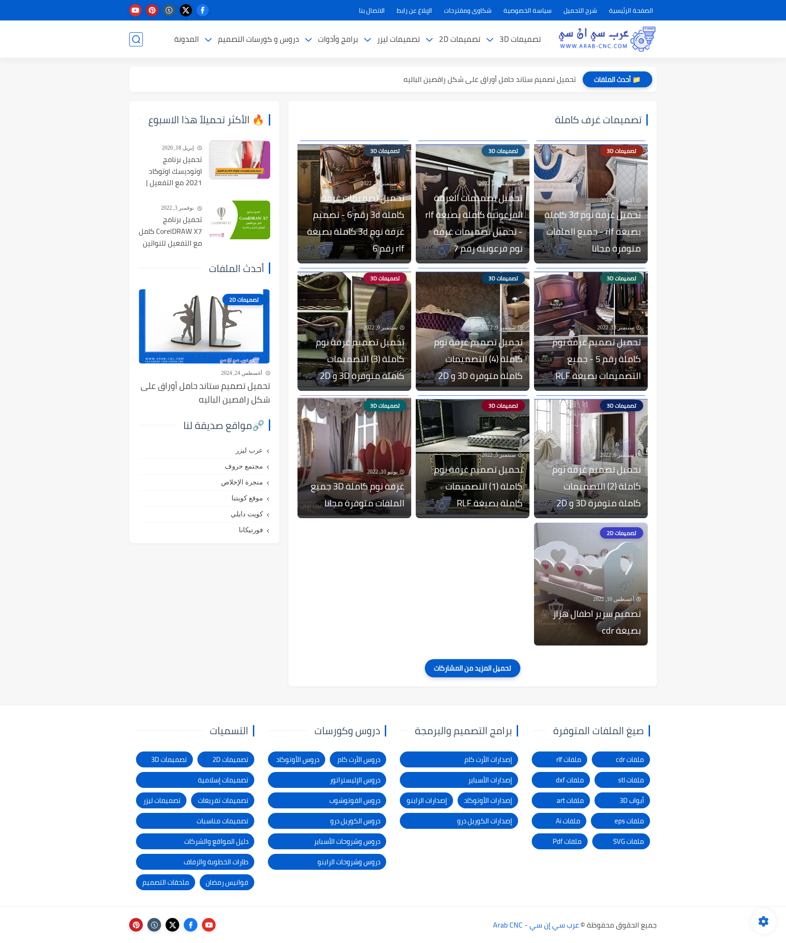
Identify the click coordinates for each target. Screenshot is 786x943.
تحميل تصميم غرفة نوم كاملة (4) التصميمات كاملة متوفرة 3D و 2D (478, 358)
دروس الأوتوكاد (297, 759)
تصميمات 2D (459, 39)
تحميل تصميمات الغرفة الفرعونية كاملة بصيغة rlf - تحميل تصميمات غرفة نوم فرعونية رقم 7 (474, 223)
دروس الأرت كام (359, 759)
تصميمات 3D (520, 39)
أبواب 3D (632, 800)
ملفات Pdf (567, 841)
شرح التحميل (580, 10)
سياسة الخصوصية (528, 10)
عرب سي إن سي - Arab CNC (536, 925)
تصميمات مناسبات (222, 820)
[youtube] (135, 10)
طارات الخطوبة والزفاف (216, 861)
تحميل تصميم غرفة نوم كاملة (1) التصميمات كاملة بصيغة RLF (478, 486)
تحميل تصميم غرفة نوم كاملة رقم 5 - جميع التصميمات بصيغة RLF (596, 358)
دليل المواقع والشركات (216, 841)
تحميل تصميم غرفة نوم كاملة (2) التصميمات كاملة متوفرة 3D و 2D (596, 486)
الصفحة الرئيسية (631, 10)
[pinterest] (152, 10)
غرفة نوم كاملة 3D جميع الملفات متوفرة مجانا (357, 494)
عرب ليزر (249, 450)
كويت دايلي (247, 514)
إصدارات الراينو (427, 800)
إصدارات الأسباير (490, 780)
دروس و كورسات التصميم (258, 39)
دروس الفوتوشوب (354, 800)
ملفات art (570, 800)
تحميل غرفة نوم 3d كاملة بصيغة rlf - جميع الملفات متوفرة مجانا (592, 231)
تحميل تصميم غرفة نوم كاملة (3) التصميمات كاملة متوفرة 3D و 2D (360, 358)
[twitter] (186, 10)
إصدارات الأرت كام (488, 759)
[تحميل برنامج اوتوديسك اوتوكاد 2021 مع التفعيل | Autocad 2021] (239, 160)
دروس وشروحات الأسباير (347, 841)
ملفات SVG (628, 841)
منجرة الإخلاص (242, 482)
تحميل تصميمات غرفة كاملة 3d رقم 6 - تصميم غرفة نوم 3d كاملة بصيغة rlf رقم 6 (355, 223)
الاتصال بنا (372, 10)
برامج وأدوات (338, 39)
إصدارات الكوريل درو (484, 820)
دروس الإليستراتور (355, 780)
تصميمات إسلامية (223, 780)
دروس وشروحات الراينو (348, 861)
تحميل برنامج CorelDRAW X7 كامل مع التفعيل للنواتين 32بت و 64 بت (170, 231)
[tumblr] (169, 10)
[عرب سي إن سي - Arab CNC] (607, 39)
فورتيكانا (251, 530)
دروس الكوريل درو (355, 820)
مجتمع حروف (244, 466)
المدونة (186, 39)
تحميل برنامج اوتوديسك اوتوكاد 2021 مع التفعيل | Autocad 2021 (174, 171)
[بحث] (136, 39)
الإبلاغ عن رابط (414, 10)
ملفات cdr (630, 759)
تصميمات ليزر (398, 39)
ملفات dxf (570, 780)
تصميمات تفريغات (223, 800)
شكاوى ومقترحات (468, 10)
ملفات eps (629, 820)
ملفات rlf (568, 759)
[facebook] (202, 10)
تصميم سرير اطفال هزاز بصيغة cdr (597, 622)
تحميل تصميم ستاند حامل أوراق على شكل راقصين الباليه (489, 79)
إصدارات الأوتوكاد (488, 800)
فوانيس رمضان (227, 882)
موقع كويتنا (247, 498)
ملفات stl (631, 780)
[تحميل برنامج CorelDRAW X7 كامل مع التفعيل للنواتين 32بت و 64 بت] (239, 220)
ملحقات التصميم (165, 882)
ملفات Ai (568, 820)
